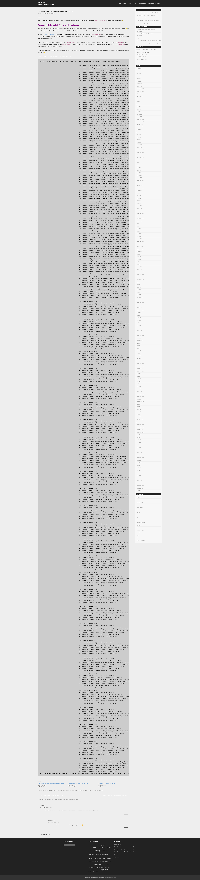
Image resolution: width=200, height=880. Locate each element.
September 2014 (140, 432)
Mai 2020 (139, 259)
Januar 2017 (139, 361)
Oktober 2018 (140, 307)
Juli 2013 (138, 465)
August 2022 (139, 190)
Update (103, 870)
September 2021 (140, 218)
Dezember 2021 (140, 210)
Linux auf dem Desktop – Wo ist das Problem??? (151, 38)
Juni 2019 (139, 287)
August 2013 (139, 462)
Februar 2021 (139, 236)
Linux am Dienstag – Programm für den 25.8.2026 (147, 12)
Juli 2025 (138, 101)
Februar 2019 (139, 297)
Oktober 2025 (140, 94)
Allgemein (139, 497)
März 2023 (139, 172)
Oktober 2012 (140, 488)
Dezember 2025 (140, 88)
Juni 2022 (139, 195)
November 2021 (140, 213)
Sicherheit (97, 867)
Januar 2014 (139, 452)
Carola (105, 845)
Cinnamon (91, 847)
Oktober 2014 (140, 429)
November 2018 (140, 305)
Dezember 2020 (140, 241)
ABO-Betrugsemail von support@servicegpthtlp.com (148, 20)
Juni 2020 (139, 256)
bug (103, 845)
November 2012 (140, 485)
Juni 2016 (139, 378)
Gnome (106, 854)
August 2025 (139, 99)
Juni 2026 (139, 73)
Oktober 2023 (140, 155)
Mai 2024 (139, 137)
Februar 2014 (139, 450)
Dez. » (118, 857)
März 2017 (139, 355)
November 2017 (140, 335)
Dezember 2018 (140, 302)
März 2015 (139, 417)
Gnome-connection (85, 790)
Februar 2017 (139, 358)
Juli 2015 (138, 406)
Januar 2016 (139, 391)
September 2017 (140, 340)
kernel (90, 858)
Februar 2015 (139, 419)
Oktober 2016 (140, 368)
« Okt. (115, 857)
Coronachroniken (105, 847)
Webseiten (138, 52)
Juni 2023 (139, 165)
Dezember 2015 (140, 394)
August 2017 (139, 343)
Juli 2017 (138, 345)
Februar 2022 (139, 205)
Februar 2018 (139, 327)
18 (124, 851)
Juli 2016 (138, 376)
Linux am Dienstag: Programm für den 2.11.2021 (51, 796)
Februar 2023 (139, 175)
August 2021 (139, 221)
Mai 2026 (139, 76)
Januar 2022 (139, 208)
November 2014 (140, 427)
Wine (94, 871)
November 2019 (140, 274)
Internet (138, 515)
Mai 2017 (139, 350)
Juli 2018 (138, 315)
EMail (102, 851)
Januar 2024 (139, 147)
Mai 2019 (139, 289)
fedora (74, 790)
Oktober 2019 (140, 277)
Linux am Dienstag (49, 34)
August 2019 (139, 282)
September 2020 (140, 249)
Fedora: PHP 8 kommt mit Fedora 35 (107, 783)
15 (114, 851)
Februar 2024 (139, 144)
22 (114, 853)
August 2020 (139, 251)
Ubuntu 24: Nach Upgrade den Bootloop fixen (150, 43)
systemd (91, 869)
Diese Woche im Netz (141, 510)
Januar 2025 (139, 116)
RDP (91, 790)
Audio (138, 499)
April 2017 (139, 353)
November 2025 (140, 91)
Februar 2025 (139, 114)
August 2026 (139, 68)
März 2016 (139, 386)
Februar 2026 (139, 83)
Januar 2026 (139, 86)
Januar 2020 (139, 269)
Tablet (138, 535)
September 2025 (140, 96)
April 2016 (139, 383)
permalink (101, 790)
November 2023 (140, 152)
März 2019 (139, 294)
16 (117, 851)
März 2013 (139, 475)
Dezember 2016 (140, 363)
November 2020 (140, 244)
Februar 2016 (139, 389)
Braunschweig (142, 3)
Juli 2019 (138, 284)
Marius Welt (41, 2)
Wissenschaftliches (141, 540)
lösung (90, 861)
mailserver (94, 861)
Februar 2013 (139, 478)
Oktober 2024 (140, 124)
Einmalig (147, 52)
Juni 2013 (139, 467)
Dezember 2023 (140, 149)
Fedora (124, 3)
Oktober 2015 (140, 399)
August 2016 (139, 373)
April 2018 (139, 322)
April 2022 (139, 200)
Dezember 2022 (140, 180)
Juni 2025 (139, 104)
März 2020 (139, 264)
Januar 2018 (139, 330)
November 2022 (140, 182)
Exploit (107, 851)
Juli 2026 (138, 71)
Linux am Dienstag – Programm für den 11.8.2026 (147, 23)
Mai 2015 (139, 411)
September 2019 (140, 279)
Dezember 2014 (140, 424)
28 (133, 853)
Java (130, 3)
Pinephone (139, 525)
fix (100, 854)
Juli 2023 (138, 162)
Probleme (90, 865)
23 (117, 853)
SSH (105, 867)
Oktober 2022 (140, 185)
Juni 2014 (139, 439)
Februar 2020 (139, 266)
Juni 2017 (139, 348)
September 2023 (140, 157)
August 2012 (139, 490)
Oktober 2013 (140, 460)
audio (90, 845)
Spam (102, 867)
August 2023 (139, 160)
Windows (139, 537)
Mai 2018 (139, 320)
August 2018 (139, 312)
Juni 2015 (139, 409)
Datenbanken (139, 507)
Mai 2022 (139, 198)
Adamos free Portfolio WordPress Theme (94, 877)
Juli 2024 (138, 132)
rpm (110, 865)
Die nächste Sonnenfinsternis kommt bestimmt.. (147, 17)
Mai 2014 (139, 442)
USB (107, 869)
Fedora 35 (78, 790)
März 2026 (139, 81)
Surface (107, 867)
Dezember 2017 (140, 333)
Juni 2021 (139, 226)
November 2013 (140, 457)
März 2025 (139, 111)
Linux (119, 3)
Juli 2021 (138, 223)
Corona (138, 504)
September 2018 (140, 310)
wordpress (97, 871)
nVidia (101, 861)
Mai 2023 (139, 167)
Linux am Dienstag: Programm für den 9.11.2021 (116, 796)
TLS (97, 869)
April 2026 (139, 78)
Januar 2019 (139, 300)
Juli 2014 (138, 437)
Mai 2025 (139, 106)
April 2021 (139, 231)
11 (124, 849)
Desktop (90, 851)
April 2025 (139, 109)
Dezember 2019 (140, 272)
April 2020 (139, 261)
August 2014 (139, 434)
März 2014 (139, 447)
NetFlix (98, 861)
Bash (92, 845)
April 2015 (139, 414)
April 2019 (139, 292)
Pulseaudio (104, 865)
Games (102, 854)
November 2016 (140, 366)
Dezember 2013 (140, 455)
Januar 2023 (139, 177)
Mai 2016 (139, 381)
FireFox (97, 854)
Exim (104, 851)
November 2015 (140, 396)
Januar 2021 (139, 238)
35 (69, 790)
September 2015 (140, 401)
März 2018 (139, 325)
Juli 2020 (138, 254)
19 (127, 851)
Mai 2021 (139, 228)
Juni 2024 (139, 134)
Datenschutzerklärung (154, 3)
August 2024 (139, 129)
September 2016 (140, 371)
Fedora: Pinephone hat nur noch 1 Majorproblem (51, 783)
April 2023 (139, 170)
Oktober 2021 (140, 216)
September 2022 (140, 188)
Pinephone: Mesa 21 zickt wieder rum (78, 783)
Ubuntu (99, 869)
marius (53, 13)
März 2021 (139, 233)
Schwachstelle (91, 867)
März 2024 (139, 142)
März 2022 (139, 203)
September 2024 (140, 127)
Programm (97, 864)
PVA (137, 527)
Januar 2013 (139, 480)
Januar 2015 (139, 422)
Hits (143, 52)
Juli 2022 (138, 193)
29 (114, 854)
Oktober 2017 (140, 338)
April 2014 (139, 444)
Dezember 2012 (140, 483)
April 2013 (139, 472)
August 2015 (139, 404)
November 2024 (140, 121)
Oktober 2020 (140, 246)
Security (135, 3)
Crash (71, 790)
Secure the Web (140, 530)
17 (121, 851)
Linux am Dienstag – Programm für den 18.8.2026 (147, 15)
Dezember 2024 (140, 119)
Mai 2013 (139, 470)
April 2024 (139, 139)
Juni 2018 (139, 317)
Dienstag (96, 850)
